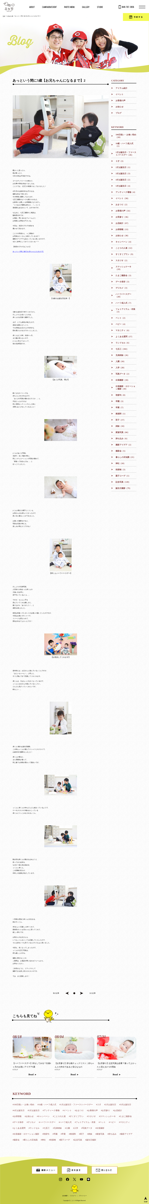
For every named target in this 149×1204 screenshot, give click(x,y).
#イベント (67, 1110)
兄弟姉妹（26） (122, 355)
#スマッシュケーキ (107, 1116)
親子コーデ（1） (123, 476)
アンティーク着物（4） (126, 192)
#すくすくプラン (76, 1116)
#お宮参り (105, 1110)
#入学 (75, 1128)
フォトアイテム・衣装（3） (125, 310)
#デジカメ (31, 1122)
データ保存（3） (123, 282)
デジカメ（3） (122, 288)
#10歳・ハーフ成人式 (47, 1104)
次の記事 (92, 993)
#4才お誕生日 (18, 1110)
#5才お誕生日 (33, 1110)
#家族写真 (99, 1134)
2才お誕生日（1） (123, 167)
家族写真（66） (122, 432)
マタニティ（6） (123, 330)
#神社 (43, 1140)
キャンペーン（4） (124, 242)
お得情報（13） (122, 229)
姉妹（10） (120, 426)
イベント (119, 94)
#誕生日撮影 (90, 1140)
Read (31, 1074)
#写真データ (86, 1128)
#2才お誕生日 (110, 1104)
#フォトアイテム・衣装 (85, 1122)
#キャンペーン (43, 1116)
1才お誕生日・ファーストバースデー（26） (126, 153)
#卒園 (55, 1134)
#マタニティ (124, 1122)
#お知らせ (29, 1116)
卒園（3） (120, 401)
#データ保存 (18, 1122)
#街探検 (52, 1140)
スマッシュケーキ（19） (123, 268)
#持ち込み (112, 1134)
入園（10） (120, 361)
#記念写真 (77, 1140)
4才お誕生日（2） (123, 180)
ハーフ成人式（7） (124, 303)
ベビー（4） (121, 324)
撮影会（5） (121, 451)
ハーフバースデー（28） (123, 295)
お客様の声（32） (123, 211)
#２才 (98, 1104)
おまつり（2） (122, 204)
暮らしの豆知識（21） (125, 457)
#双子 (81, 1134)
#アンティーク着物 (51, 1110)
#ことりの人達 (59, 1116)
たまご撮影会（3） (124, 275)
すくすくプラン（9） (125, 254)
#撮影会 (16, 1140)
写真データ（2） (123, 374)
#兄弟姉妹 (57, 1128)
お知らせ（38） (122, 236)
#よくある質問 (19, 1128)
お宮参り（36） (122, 217)
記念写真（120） (123, 482)
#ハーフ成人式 (65, 1122)
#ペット (102, 1122)
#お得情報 (17, 1116)
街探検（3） (121, 469)
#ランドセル (34, 1128)
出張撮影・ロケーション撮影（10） (125, 387)
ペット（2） (121, 318)
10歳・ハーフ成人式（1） (124, 144)
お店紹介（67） (122, 223)
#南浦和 (72, 1134)
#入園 (67, 1128)
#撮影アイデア (126, 1134)
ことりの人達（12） (124, 248)
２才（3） (120, 161)
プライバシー (83, 1195)
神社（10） (120, 463)
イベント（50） (122, 198)
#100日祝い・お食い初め (23, 1104)
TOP (4, 16)
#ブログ (15, 1069)
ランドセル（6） (123, 343)
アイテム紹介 (121, 88)
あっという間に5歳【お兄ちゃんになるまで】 (28, 251)
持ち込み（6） (122, 438)
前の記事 (56, 993)
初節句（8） (121, 395)
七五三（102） (122, 349)
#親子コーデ (64, 1140)
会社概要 (65, 1195)
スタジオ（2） (122, 260)
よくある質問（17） (124, 336)
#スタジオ (91, 1116)
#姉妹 (89, 1134)
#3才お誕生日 (125, 1104)
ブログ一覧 (10, 16)
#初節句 (45, 1134)
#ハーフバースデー (47, 1122)
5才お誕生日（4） (123, 186)
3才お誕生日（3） (123, 173)
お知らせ (119, 107)
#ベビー (112, 1122)
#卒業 (63, 1134)
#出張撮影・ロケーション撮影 (26, 1134)
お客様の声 (120, 100)
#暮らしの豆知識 (30, 1140)
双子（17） (120, 420)
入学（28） (120, 368)
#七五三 (46, 1128)
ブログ (119, 113)
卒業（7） (120, 407)
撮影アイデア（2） (124, 445)
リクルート (73, 1195)
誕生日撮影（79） (123, 488)
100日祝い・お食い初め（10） (126, 136)
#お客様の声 (92, 1110)
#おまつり (79, 1110)
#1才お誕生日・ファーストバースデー (76, 1104)
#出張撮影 (99, 1128)
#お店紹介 (117, 1110)
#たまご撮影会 (125, 1116)
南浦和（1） (121, 414)
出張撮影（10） (122, 380)
